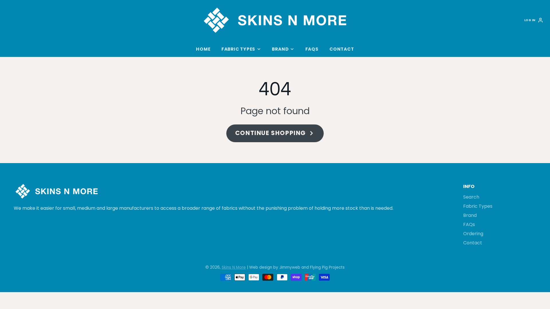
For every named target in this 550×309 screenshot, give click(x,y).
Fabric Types (238, 49)
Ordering (473, 233)
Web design (260, 267)
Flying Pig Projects (327, 267)
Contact (341, 49)
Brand (280, 49)
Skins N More (234, 267)
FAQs (312, 49)
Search (471, 197)
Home (203, 49)
